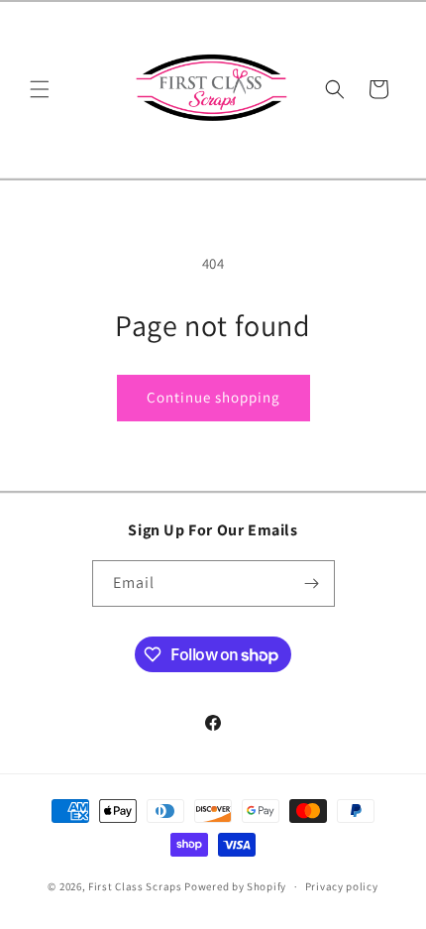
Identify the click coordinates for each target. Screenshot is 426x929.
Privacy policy (341, 886)
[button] (39, 89)
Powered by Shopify (235, 886)
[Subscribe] (312, 583)
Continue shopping (213, 397)
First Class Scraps (135, 886)
